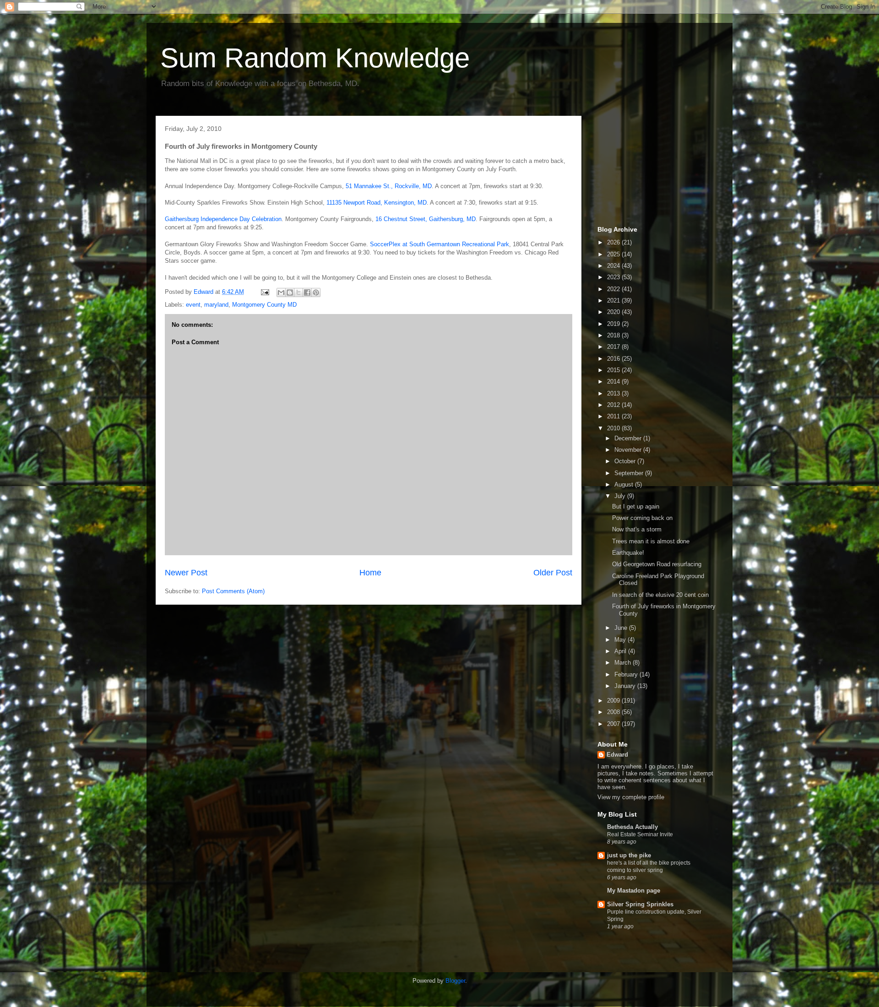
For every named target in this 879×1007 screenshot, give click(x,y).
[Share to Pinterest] (315, 292)
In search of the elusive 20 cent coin (660, 594)
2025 (614, 254)
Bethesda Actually (632, 826)
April (621, 651)
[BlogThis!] (289, 292)
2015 (614, 370)
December (628, 438)
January (625, 685)
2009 (614, 700)
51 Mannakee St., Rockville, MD (389, 186)
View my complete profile (630, 797)
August (624, 484)
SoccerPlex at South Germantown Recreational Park (439, 244)
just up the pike (629, 855)
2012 (614, 404)
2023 (614, 277)
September (629, 473)
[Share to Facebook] (307, 292)
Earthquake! (628, 552)
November (628, 449)
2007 (614, 723)
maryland (216, 304)
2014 (614, 381)
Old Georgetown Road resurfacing (656, 564)
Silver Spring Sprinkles (640, 904)
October (625, 461)
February (627, 674)
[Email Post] (264, 291)
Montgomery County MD (264, 304)
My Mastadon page (633, 890)
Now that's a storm (637, 529)
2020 (614, 312)
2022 (614, 289)
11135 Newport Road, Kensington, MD (376, 202)
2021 (614, 300)
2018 (614, 335)
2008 (614, 712)
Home (370, 572)
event (193, 304)
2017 (614, 346)
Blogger (455, 980)
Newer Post (186, 572)
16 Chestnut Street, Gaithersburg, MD (425, 219)
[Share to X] (298, 292)
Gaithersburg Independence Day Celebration (223, 219)
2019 (614, 323)
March (623, 662)
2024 (614, 265)
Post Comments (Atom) (233, 591)
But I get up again (635, 506)
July (620, 496)
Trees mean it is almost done (650, 541)
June (621, 627)
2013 (614, 393)
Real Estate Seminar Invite (640, 834)
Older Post (552, 572)
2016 (614, 358)
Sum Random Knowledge (315, 58)
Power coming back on (642, 517)
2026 (614, 242)
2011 (614, 416)
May (621, 639)
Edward (617, 754)
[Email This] (281, 292)
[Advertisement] (643, 168)
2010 (614, 428)
